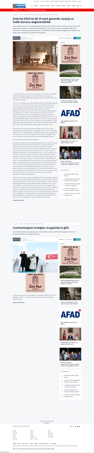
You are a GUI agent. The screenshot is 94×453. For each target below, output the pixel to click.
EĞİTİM (64, 6)
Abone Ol (61, 38)
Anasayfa (15, 14)
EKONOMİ (42, 6)
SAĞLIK (73, 6)
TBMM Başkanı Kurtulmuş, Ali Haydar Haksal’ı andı (39, 10)
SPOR (52, 6)
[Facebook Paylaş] (74, 38)
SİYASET (48, 6)
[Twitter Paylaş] (77, 38)
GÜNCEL (36, 6)
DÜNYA (68, 6)
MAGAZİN (58, 6)
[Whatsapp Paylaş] (79, 38)
